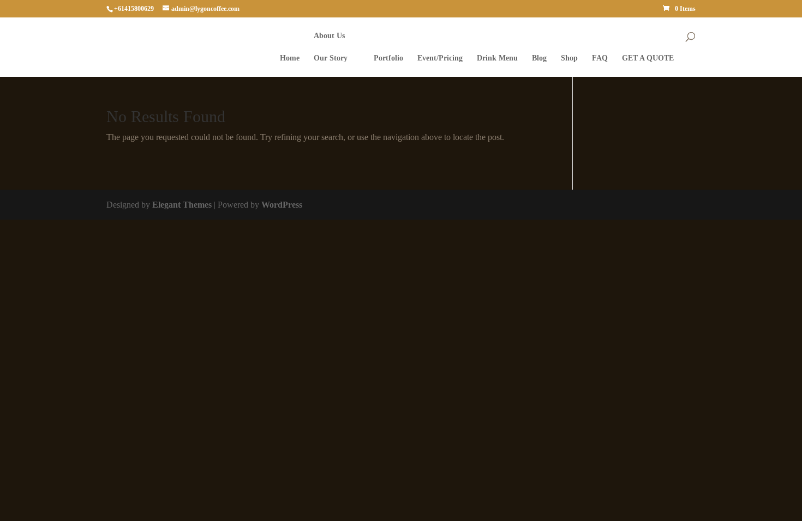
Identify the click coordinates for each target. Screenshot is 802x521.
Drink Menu (497, 58)
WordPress (281, 204)
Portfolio (388, 58)
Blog (539, 58)
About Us (329, 36)
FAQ (600, 58)
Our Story (331, 58)
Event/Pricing (440, 58)
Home (290, 58)
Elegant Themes (182, 204)
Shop (569, 58)
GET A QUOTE (648, 58)
